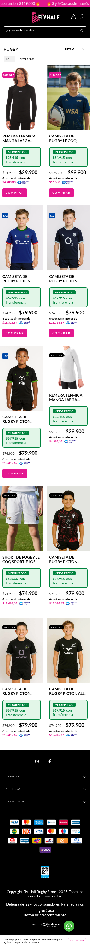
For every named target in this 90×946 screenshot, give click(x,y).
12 (7, 58)
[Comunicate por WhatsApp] (69, 926)
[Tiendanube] (45, 926)
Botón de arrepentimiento (45, 915)
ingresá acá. (45, 910)
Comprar (15, 192)
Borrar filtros (26, 59)
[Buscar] (82, 31)
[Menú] (8, 17)
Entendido (77, 941)
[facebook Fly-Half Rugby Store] (49, 761)
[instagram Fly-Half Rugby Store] (37, 761)
